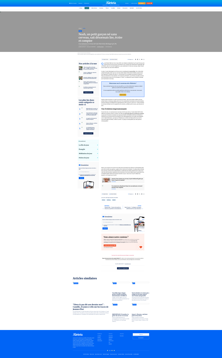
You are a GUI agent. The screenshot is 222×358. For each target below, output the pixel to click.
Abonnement (111, 340)
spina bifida (132, 71)
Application (111, 337)
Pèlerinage (76, 283)
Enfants (103, 199)
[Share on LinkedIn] (137, 59)
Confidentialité (136, 354)
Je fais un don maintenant (109, 245)
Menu (81, 8)
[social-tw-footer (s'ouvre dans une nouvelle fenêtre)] (112, 350)
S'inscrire (105, 228)
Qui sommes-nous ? (98, 354)
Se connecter (135, 3)
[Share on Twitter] (139, 59)
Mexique (134, 304)
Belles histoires (94, 8)
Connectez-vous (128, 263)
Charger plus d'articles (88, 92)
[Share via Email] (141, 59)
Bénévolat (115, 304)
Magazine (110, 339)
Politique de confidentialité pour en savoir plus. (87, 175)
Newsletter (111, 335)
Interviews (101, 8)
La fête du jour (84, 145)
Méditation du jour (85, 153)
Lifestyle (118, 8)
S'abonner (141, 334)
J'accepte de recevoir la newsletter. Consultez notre (117, 225)
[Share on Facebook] (135, 59)
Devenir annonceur (113, 354)
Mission (114, 283)
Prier (86, 8)
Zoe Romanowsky (100, 46)
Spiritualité (132, 8)
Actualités (113, 8)
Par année (121, 335)
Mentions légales (106, 354)
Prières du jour (84, 158)
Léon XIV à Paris (139, 8)
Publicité (110, 344)
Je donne (148, 3)
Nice (134, 283)
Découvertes (125, 8)
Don (109, 342)
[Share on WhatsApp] (143, 59)
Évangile (82, 149)
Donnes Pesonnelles (128, 354)
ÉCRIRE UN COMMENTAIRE (123, 268)
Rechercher (87, 3)
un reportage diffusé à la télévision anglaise (133, 113)
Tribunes (107, 8)
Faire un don (123, 94)
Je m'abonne (141, 3)
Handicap (109, 199)
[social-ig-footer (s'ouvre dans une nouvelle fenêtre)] (114, 350)
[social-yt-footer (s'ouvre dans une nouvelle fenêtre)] (107, 350)
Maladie (114, 199)
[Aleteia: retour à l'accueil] (111, 2)
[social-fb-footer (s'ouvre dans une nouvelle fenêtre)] (109, 350)
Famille (84, 28)
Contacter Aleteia (121, 354)
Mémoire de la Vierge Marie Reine (114, 5)
